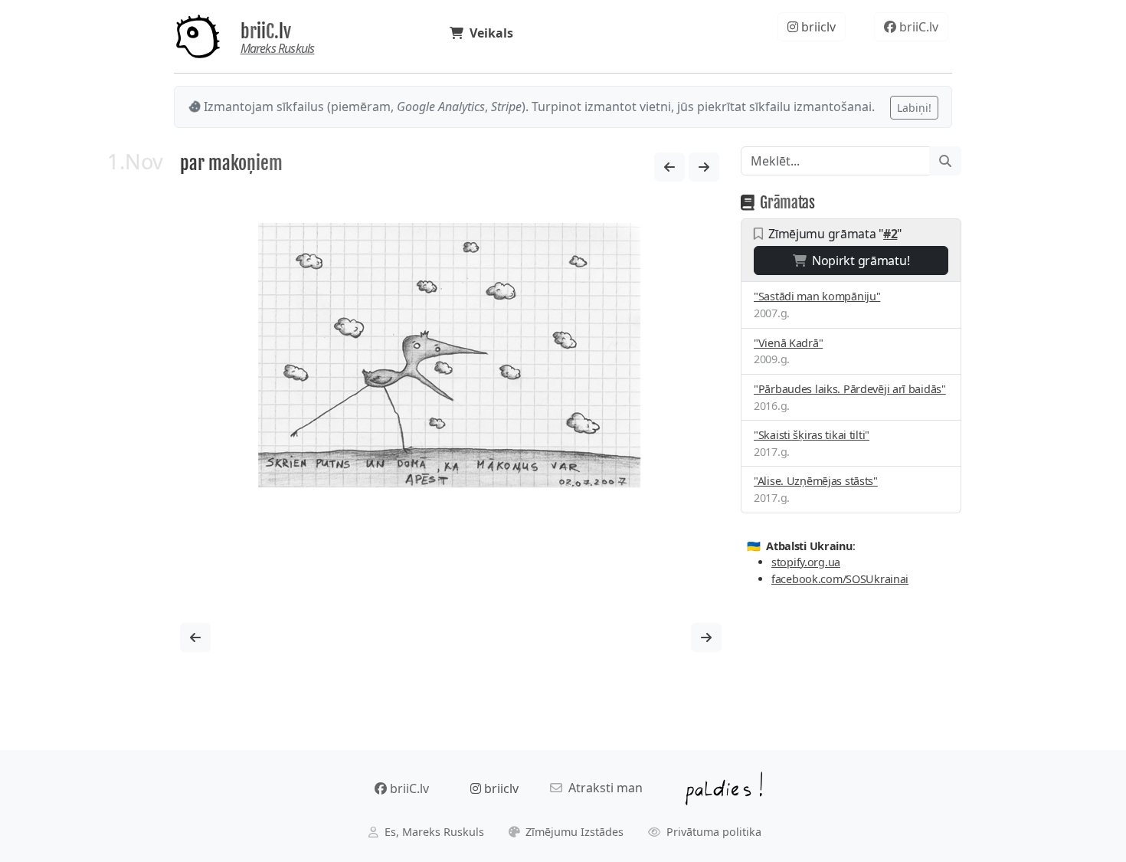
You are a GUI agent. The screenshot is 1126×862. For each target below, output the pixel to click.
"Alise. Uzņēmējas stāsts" (816, 481)
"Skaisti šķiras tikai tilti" (811, 435)
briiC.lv (266, 31)
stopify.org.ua (805, 562)
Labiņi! (914, 107)
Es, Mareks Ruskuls (432, 831)
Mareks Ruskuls (278, 48)
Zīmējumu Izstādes (573, 831)
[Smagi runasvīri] (704, 167)
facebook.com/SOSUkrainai (839, 579)
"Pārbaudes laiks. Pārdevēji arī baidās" (850, 389)
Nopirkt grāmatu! (857, 260)
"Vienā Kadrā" (788, 343)
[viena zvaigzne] (669, 167)
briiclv (817, 26)
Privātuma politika (712, 831)
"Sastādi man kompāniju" (817, 296)
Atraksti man (602, 787)
